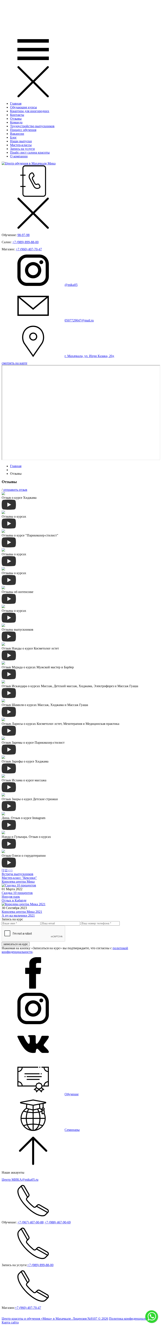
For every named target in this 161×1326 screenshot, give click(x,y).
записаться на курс (15, 944)
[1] (3, 870)
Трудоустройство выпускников (32, 126)
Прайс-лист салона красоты (30, 152)
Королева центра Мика (18, 881)
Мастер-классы (21, 145)
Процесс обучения (23, 130)
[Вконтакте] (33, 1058)
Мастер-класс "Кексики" (19, 878)
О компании (19, 156)
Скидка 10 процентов (17, 893)
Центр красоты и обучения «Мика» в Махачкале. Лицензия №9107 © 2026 (55, 1318)
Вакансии (17, 133)
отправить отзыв (15, 489)
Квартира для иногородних (29, 111)
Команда (16, 122)
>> (11, 870)
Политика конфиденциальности (132, 1318)
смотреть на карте (14, 363)
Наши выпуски (21, 141)
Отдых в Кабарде (14, 900)
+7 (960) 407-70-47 (29, 249)
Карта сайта (10, 1322)
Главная (15, 103)
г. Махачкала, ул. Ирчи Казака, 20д (89, 356)
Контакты (17, 115)
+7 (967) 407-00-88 (30, 1222)
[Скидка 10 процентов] (19, 885)
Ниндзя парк (11, 896)
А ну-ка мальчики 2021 (18, 915)
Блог (13, 137)
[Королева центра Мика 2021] (23, 904)
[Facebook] (33, 987)
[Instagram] (33, 1023)
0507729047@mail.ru (79, 320)
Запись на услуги (22, 148)
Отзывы (16, 118)
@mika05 (71, 285)
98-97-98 (23, 235)
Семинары (72, 1130)
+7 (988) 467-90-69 (57, 1222)
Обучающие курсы (23, 107)
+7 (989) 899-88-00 (25, 242)
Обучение (72, 1094)
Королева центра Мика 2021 (22, 911)
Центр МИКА (20, 1179)
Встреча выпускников (17, 874)
